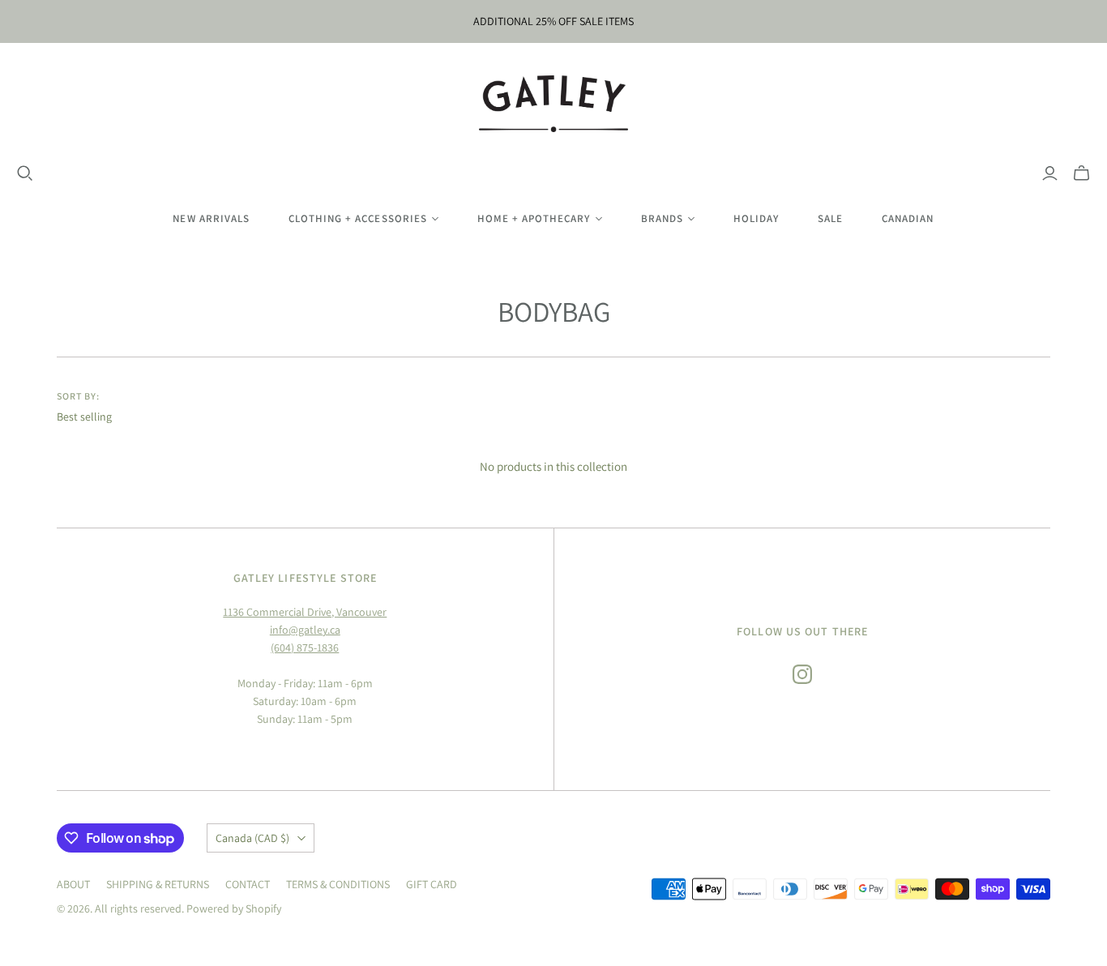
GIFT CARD (431, 884)
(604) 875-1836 (305, 647)
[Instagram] (802, 674)
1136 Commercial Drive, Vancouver (305, 612)
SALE (830, 218)
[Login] (1049, 173)
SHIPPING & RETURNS (157, 884)
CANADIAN (908, 218)
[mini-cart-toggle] (1081, 173)
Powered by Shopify (233, 908)
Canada (252, 838)
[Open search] (25, 173)
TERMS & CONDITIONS (338, 884)
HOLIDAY (756, 218)
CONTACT (247, 884)
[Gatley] (554, 103)
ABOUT (73, 884)
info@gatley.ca (305, 629)
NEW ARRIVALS (211, 218)
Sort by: (78, 396)
